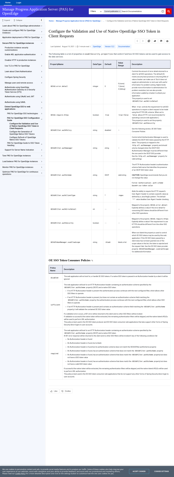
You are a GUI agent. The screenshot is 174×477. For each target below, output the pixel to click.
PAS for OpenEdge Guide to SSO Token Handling (23, 144)
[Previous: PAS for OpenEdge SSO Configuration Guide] (137, 41)
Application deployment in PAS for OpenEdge (21, 37)
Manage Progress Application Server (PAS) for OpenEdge (78, 21)
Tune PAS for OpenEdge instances (16, 156)
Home (7, 2)
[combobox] (131, 11)
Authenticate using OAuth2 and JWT (19, 96)
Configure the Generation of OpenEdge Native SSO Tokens (22, 133)
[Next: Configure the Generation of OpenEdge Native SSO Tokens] (143, 41)
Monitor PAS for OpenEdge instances (17, 167)
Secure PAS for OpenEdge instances (18, 43)
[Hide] (41, 20)
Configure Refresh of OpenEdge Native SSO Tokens (22, 138)
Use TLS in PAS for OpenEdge (17, 66)
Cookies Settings (161, 471)
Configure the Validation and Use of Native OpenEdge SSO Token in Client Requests (24, 126)
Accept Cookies (139, 471)
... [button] (103, 21)
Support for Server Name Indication (19, 150)
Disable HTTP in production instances (20, 60)
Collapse (19, 20)
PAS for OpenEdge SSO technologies (22, 113)
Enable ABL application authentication (20, 54)
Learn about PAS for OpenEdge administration (21, 26)
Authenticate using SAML (15, 102)
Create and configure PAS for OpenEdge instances (18, 31)
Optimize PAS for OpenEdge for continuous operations (20, 173)
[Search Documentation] (169, 11)
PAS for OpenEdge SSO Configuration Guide (23, 119)
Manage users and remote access (19, 83)
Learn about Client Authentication (18, 71)
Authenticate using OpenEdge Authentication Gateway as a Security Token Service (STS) (20, 89)
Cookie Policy (20, 473)
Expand (7, 20)
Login (18, 3)
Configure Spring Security (15, 77)
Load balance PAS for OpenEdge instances (20, 161)
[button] (120, 11)
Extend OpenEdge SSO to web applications (17, 108)
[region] (87, 471)
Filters (93, 11)
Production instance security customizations (16, 49)
